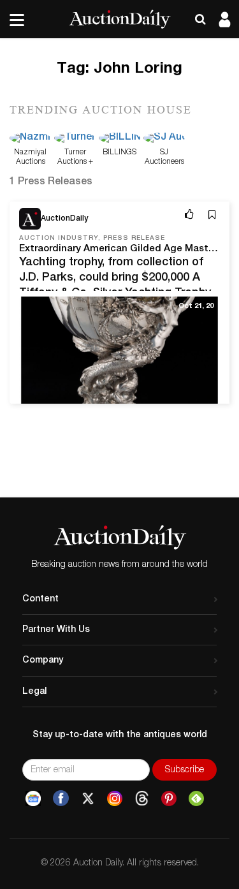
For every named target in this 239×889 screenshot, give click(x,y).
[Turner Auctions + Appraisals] (75, 139)
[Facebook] (61, 798)
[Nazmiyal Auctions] (30, 139)
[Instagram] (114, 798)
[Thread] (141, 798)
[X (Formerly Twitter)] (88, 798)
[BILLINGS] (119, 139)
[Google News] (33, 798)
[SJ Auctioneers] (164, 139)
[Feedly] (196, 798)
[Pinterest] (169, 798)
